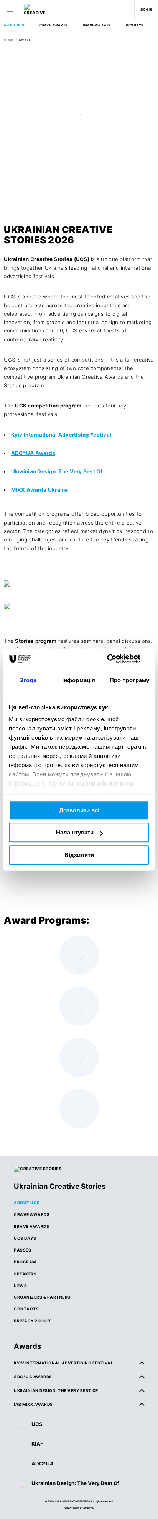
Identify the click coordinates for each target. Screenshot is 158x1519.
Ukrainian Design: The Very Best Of (75, 1483)
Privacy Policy (32, 1321)
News (20, 1285)
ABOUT (24, 40)
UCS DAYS (134, 25)
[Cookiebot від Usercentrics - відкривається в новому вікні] (115, 659)
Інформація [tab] (78, 680)
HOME (9, 40)
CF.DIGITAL (87, 1507)
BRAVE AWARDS (96, 25)
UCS (37, 1424)
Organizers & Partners (42, 1297)
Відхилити (79, 855)
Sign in (146, 9)
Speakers (25, 1273)
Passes (22, 1250)
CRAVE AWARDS (53, 25)
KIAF (37, 1444)
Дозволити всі (79, 810)
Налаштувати (75, 832)
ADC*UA (42, 1463)
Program (25, 1262)
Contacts (26, 1309)
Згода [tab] (28, 680)
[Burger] (10, 10)
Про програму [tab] (129, 680)
